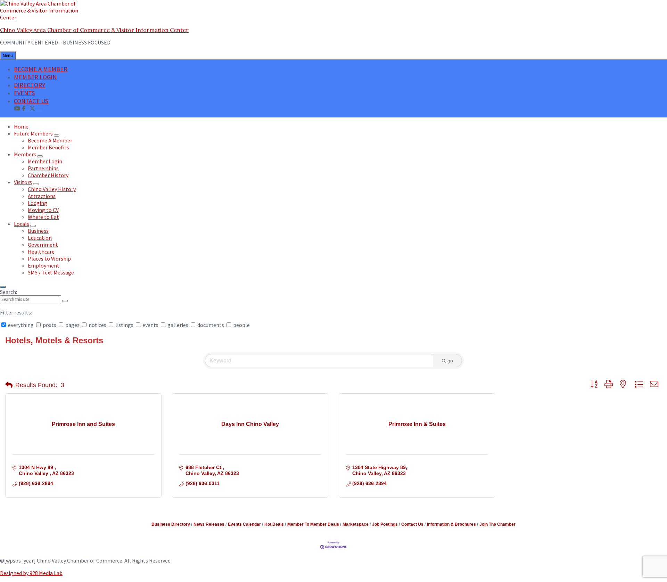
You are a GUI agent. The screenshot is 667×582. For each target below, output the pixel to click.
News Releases (208, 524)
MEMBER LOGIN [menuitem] (35, 77)
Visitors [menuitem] (23, 182)
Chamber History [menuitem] (48, 175)
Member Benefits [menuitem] (48, 147)
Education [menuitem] (40, 237)
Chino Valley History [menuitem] (52, 189)
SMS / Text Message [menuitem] (51, 272)
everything (21, 324)
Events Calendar (244, 524)
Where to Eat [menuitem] (43, 216)
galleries (177, 324)
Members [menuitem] (25, 154)
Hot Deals (274, 524)
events (150, 324)
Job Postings (385, 524)
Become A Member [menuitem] (50, 140)
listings (124, 324)
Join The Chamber (497, 524)
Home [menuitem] (21, 126)
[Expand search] (3, 287)
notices (97, 324)
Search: (8, 291)
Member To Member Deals (313, 524)
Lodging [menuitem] (37, 202)
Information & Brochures (451, 524)
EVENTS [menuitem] (24, 93)
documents (210, 324)
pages (72, 324)
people (241, 324)
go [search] (450, 360)
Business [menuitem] (38, 230)
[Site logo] (43, 17)
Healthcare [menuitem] (41, 251)
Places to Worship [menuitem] (49, 258)
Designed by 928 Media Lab (31, 572)
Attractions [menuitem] (42, 195)
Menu (8, 55)
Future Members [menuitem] (33, 133)
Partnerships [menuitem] (43, 168)
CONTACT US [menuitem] (31, 101)
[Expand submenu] (56, 135)
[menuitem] (39, 108)
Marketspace (356, 524)
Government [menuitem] (43, 244)
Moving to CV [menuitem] (43, 209)
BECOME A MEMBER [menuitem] (40, 69)
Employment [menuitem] (43, 265)
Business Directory (170, 524)
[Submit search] (65, 301)
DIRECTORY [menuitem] (29, 85)
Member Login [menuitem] (45, 161)
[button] (9, 385)
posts (49, 324)
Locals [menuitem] (21, 223)
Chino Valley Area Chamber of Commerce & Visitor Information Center (94, 29)
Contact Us (412, 524)
